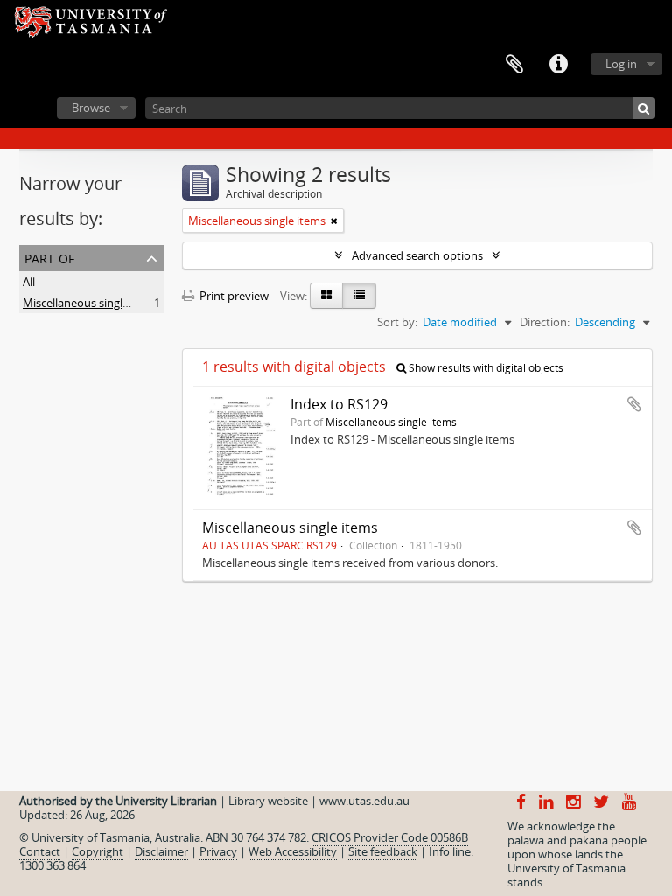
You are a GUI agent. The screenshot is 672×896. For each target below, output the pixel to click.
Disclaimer (161, 851)
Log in (621, 64)
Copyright (97, 851)
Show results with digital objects (485, 367)
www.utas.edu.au (364, 800)
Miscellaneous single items (91, 303)
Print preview (233, 296)
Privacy (218, 851)
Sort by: (397, 322)
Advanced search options (417, 255)
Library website (268, 800)
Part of (49, 257)
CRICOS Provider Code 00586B (390, 837)
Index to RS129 (339, 404)
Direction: (545, 322)
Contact (39, 851)
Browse (91, 108)
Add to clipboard (634, 404)
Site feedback (382, 851)
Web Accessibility (292, 851)
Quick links (558, 65)
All (29, 282)
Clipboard (514, 65)
